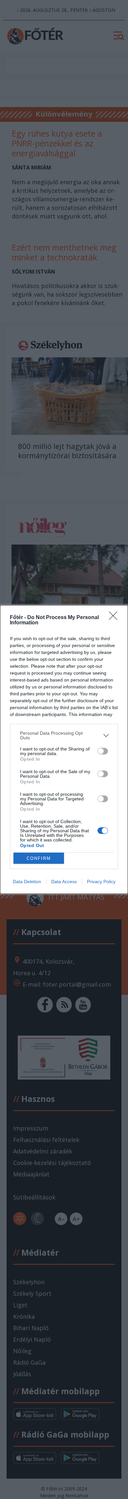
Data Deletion (27, 881)
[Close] (115, 618)
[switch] (102, 751)
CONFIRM (39, 858)
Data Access (64, 881)
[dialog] (64, 749)
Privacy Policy (101, 881)
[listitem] (64, 735)
